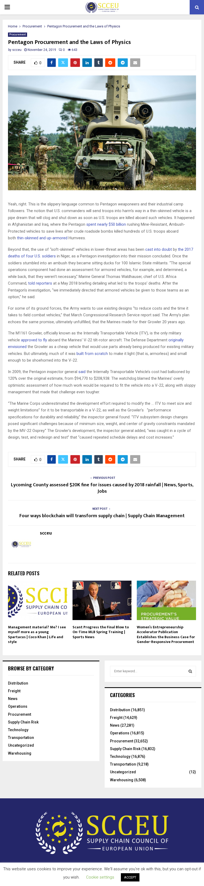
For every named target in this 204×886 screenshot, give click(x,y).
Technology (18, 730)
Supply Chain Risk (23, 722)
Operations (17, 706)
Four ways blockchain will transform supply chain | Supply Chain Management (102, 516)
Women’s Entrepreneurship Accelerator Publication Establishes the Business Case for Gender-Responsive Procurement (166, 634)
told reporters (40, 283)
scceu (17, 50)
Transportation (21, 737)
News (13, 699)
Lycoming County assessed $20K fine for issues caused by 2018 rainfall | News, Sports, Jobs (102, 488)
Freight (14, 691)
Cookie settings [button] (100, 877)
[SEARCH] (190, 671)
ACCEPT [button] (130, 877)
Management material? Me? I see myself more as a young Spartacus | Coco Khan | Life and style (37, 634)
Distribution (18, 683)
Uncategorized (21, 745)
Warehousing (19, 753)
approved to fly (34, 340)
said (82, 371)
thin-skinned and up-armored (42, 238)
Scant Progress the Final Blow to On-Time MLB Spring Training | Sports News (101, 632)
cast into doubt (158, 249)
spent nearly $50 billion (106, 224)
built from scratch (92, 353)
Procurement (17, 34)
